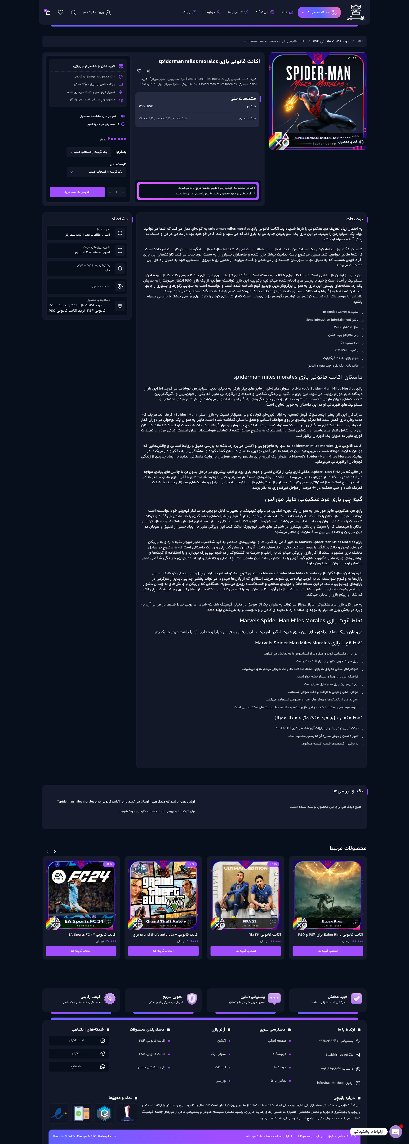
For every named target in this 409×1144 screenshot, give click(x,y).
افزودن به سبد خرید (77, 192)
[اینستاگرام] (102, 1040)
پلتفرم (121, 152)
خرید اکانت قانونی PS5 (67, 311)
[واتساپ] (102, 1066)
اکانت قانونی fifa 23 (265, 935)
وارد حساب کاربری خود (147, 811)
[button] (54, 851)
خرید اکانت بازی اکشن (84, 305)
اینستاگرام (76, 1040)
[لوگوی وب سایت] (356, 12)
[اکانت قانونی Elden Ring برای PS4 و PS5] (328, 895)
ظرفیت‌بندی (118, 164)
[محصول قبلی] (360, 59)
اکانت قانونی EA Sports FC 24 (92, 935)
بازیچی (162, 297)
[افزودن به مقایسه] (149, 71)
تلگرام (76, 1053)
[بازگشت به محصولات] (354, 59)
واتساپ (76, 1066)
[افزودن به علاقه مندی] (139, 71)
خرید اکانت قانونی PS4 (330, 42)
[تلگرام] (102, 1053)
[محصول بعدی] (349, 59)
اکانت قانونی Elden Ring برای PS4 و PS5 (330, 935)
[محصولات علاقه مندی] (60, 12)
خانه (360, 42)
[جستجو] (73, 12)
